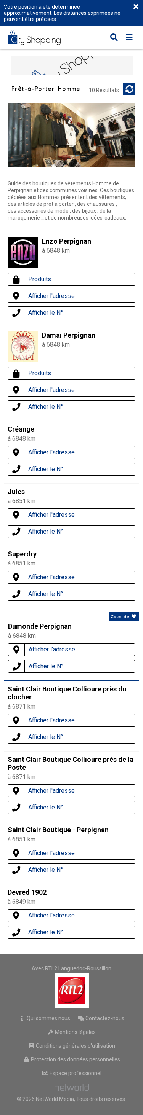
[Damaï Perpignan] (23, 348)
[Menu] (129, 38)
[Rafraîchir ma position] (129, 89)
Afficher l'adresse (51, 295)
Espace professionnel (74, 1073)
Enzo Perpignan (66, 241)
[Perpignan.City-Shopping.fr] (40, 37)
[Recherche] (114, 38)
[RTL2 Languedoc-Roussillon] (71, 990)
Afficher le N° (45, 312)
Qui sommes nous (48, 1018)
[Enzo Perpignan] (23, 265)
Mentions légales (75, 1032)
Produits (39, 279)
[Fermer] (135, 7)
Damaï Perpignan (68, 335)
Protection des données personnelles (75, 1059)
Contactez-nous (104, 1018)
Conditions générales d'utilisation (75, 1046)
